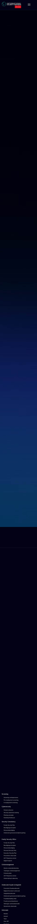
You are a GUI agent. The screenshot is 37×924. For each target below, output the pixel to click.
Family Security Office (9, 839)
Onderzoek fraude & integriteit (11, 885)
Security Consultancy (8, 822)
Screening (5, 794)
